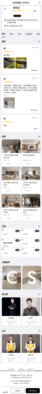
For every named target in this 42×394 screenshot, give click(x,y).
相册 (34, 11)
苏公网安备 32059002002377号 (22, 377)
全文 (5, 95)
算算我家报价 (33, 391)
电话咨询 (5, 392)
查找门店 (31, 369)
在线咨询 (17, 391)
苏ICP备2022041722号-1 (8, 371)
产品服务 (21, 369)
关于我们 (11, 369)
